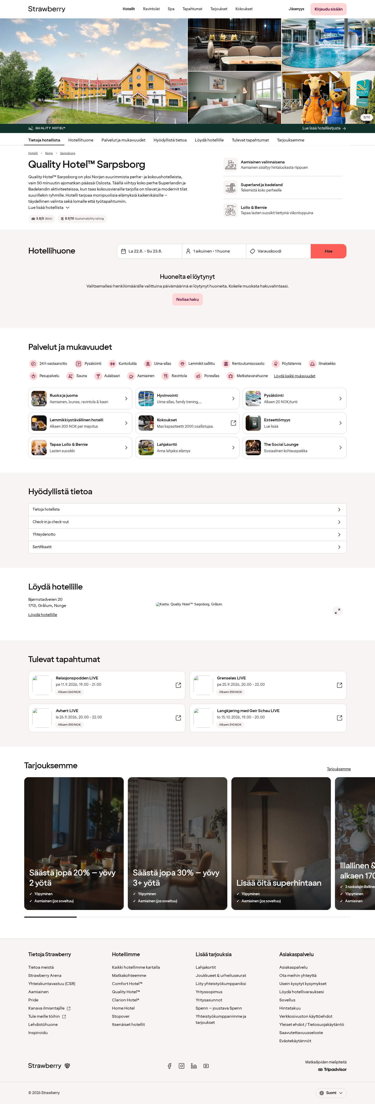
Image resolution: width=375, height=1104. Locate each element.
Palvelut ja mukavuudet (123, 140)
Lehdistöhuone (43, 1024)
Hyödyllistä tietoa (170, 140)
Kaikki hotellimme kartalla (136, 967)
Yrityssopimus (209, 992)
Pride (33, 1000)
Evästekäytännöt (295, 1041)
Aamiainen (38, 992)
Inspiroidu (38, 1033)
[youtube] (206, 1066)
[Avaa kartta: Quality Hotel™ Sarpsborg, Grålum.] (337, 611)
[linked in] (194, 1066)
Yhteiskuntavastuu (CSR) (51, 984)
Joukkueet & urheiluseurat (221, 975)
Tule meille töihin (44, 1016)
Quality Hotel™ (126, 992)
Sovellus (287, 1000)
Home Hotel (123, 1008)
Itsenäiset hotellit (128, 1024)
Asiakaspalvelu (293, 967)
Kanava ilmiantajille (46, 1008)
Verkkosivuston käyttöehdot (305, 1016)
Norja (49, 153)
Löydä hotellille (209, 140)
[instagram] (182, 1066)
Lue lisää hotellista (46, 207)
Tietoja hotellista (44, 140)
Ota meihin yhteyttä (298, 975)
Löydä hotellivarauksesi (301, 992)
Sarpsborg (67, 153)
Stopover (121, 1016)
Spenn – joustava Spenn (219, 1008)
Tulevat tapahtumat (250, 140)
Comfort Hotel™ (127, 984)
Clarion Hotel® (125, 1000)
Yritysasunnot (209, 1000)
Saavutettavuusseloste (301, 1033)
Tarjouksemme (290, 140)
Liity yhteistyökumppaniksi (221, 984)
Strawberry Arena (44, 975)
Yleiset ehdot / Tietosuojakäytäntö (311, 1024)
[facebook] (169, 1066)
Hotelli (33, 153)
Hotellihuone (80, 140)
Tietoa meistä (41, 967)
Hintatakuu (290, 1008)
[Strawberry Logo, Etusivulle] (46, 9)
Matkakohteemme (129, 975)
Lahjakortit (206, 967)
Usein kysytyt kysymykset (303, 984)
